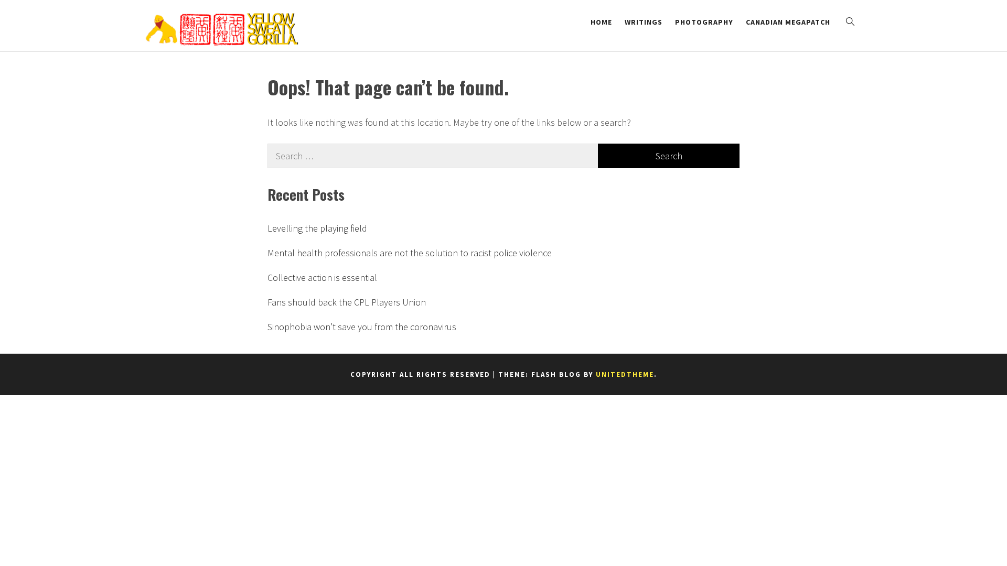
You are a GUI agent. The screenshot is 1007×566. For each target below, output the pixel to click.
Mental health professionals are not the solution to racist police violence (409, 253)
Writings (643, 22)
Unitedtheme (625, 374)
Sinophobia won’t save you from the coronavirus (361, 327)
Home (601, 22)
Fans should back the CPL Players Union (346, 302)
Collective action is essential (322, 277)
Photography (704, 22)
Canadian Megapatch (788, 22)
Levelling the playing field (317, 228)
